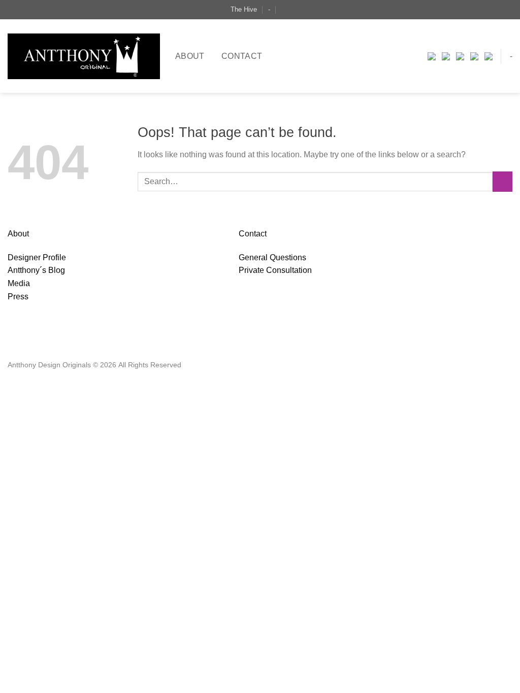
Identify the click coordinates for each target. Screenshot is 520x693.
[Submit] (502, 181)
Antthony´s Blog (36, 270)
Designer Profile (37, 257)
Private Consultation (275, 270)
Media (19, 283)
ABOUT (190, 56)
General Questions (272, 257)
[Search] (285, 10)
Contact (241, 56)
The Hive (244, 9)
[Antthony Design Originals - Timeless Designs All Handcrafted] (84, 56)
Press (18, 296)
